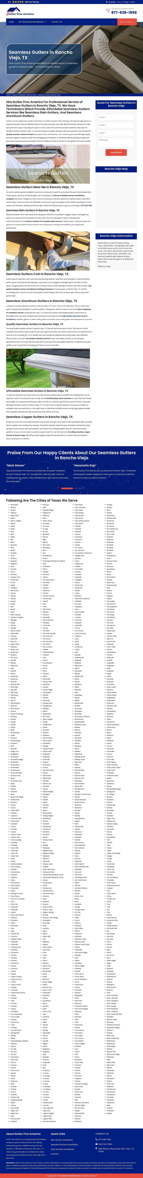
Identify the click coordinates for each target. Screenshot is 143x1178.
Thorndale (110, 880)
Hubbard (46, 901)
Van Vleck (110, 939)
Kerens (45, 1035)
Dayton (13, 1046)
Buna (12, 794)
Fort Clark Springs (49, 633)
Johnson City (47, 987)
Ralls (76, 1100)
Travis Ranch (111, 893)
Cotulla (13, 995)
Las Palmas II (79, 550)
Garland (45, 698)
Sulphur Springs (112, 824)
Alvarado (14, 545)
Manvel (77, 674)
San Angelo (111, 601)
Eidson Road (47, 521)
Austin (13, 604)
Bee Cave (14, 657)
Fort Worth (47, 644)
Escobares (46, 566)
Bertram (14, 682)
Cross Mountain (16, 1014)
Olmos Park (79, 896)
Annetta (13, 569)
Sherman (110, 716)
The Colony (111, 872)
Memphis (78, 732)
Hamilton (46, 786)
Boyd (12, 730)
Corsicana (14, 990)
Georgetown (47, 706)
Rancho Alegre (80, 1105)
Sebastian (110, 671)
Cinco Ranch (15, 896)
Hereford (46, 834)
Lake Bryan (79, 505)
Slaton (109, 738)
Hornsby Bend (48, 891)
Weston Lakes (112, 1019)
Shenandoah (111, 711)
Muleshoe (78, 808)
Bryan (13, 778)
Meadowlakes (80, 722)
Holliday (45, 867)
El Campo (46, 523)
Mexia (77, 749)
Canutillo (14, 829)
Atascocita (14, 590)
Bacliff (13, 609)
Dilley (13, 1084)
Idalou (45, 934)
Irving (45, 955)
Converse (14, 968)
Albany (13, 523)
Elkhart (45, 542)
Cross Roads (15, 1017)
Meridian (78, 741)
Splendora (110, 783)
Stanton (109, 802)
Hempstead (47, 826)
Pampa (77, 947)
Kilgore (45, 1043)
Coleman (14, 936)
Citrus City (14, 904)
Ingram (45, 944)
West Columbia (112, 995)
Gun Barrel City (48, 770)
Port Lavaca (79, 1038)
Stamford (110, 800)
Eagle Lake (14, 1111)
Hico (44, 842)
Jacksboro (46, 968)
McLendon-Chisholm (82, 716)
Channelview (15, 872)
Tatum (109, 848)
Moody (77, 791)
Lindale (77, 590)
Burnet (13, 805)
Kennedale (46, 1033)
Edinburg (46, 515)
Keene (45, 1019)
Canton (13, 826)
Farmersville (47, 598)
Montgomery (79, 789)
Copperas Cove (16, 979)
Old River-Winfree (81, 888)
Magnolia (78, 660)
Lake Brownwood (49, 1121)
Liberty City (79, 585)
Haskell (45, 800)
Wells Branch (111, 987)
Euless (45, 569)
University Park (112, 920)
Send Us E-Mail (105, 1144)
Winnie (109, 1076)
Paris (76, 958)
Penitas (77, 987)
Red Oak (78, 1116)
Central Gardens (16, 864)
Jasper (45, 976)
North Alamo (79, 864)
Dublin (13, 1102)
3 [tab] (80, 488)
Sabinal (109, 590)
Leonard (78, 572)
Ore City (77, 912)
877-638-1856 (124, 12)
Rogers (109, 553)
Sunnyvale (110, 829)
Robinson (110, 539)
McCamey (78, 708)
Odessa (77, 885)
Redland (77, 1119)
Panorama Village (81, 952)
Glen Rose (46, 716)
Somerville (110, 751)
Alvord (13, 550)
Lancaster (78, 539)
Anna (12, 566)
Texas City (110, 869)
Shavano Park (112, 706)
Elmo (44, 550)
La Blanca (46, 1070)
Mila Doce (78, 762)
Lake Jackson (79, 515)
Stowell (109, 813)
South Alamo (111, 762)
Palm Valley (79, 928)
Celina (13, 858)
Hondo (45, 880)
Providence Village (81, 1084)
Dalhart (13, 1035)
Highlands (46, 856)
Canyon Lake (15, 837)
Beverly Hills (15, 684)
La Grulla (46, 1078)
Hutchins (46, 928)
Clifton (13, 923)
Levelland (78, 574)
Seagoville (110, 663)
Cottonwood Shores (18, 993)
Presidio (77, 1068)
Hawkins (46, 805)
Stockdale (110, 810)
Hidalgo (45, 845)
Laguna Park (47, 1116)
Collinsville (14, 944)
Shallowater (111, 700)
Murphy (77, 816)
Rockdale (110, 545)
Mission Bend (79, 775)
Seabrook (110, 657)
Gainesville (46, 679)
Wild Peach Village (113, 1054)
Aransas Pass (15, 577)
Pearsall (77, 971)
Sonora (109, 754)
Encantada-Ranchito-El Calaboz (54, 561)
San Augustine (112, 606)
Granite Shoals (48, 749)
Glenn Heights (48, 719)
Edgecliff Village (48, 510)
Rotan (109, 574)
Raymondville (79, 1113)
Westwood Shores (113, 1025)
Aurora (13, 601)
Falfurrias (46, 590)
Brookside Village (17, 759)
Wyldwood (110, 1102)
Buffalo (13, 786)
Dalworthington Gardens (19, 1041)
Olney (77, 899)
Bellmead (14, 665)
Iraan (44, 952)
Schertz (109, 649)
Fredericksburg (48, 652)
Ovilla (77, 917)
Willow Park (111, 1062)
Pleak (77, 1022)
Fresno (45, 660)
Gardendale (47, 692)
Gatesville (46, 700)
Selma (109, 676)
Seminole (110, 679)
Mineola (77, 767)
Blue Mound (15, 708)
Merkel (77, 743)
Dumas (13, 1105)
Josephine (46, 995)
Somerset (110, 749)
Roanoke (110, 537)
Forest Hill (46, 625)
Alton (12, 542)
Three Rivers (111, 883)
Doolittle (14, 1094)
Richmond (110, 521)
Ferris (45, 606)
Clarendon (14, 907)
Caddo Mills (15, 810)
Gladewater (47, 714)
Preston (77, 1070)
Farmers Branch (48, 596)
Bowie (13, 727)
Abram (13, 510)
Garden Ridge (47, 690)
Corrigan (14, 987)
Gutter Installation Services (31, 22)
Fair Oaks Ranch (48, 580)
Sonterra (110, 757)
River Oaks (110, 534)
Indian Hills (46, 936)
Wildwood (110, 1057)
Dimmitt (14, 1086)
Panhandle (78, 950)
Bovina (13, 724)
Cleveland (14, 920)
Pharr (77, 998)
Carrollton (14, 842)
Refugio (109, 505)
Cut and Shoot (16, 1030)
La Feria (45, 1073)
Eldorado (46, 534)
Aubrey (13, 598)
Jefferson (46, 979)
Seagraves (110, 665)
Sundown (110, 826)
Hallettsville (47, 778)
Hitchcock (46, 861)
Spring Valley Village (114, 789)
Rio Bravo (110, 526)
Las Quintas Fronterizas (83, 553)
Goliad (45, 727)
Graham (45, 732)
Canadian (14, 824)
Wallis (109, 966)
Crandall (13, 998)
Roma (109, 558)
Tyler (108, 912)
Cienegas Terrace (17, 893)
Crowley (13, 1019)
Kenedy (45, 1030)
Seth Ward (110, 684)
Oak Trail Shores (81, 880)
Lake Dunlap (79, 513)
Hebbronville (47, 813)
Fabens (45, 577)
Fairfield (45, 585)
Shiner (109, 719)
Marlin (77, 687)
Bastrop (13, 636)
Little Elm (78, 596)
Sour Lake (110, 759)
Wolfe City (110, 1084)
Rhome (109, 513)
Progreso (78, 1078)
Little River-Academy (82, 598)
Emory (45, 558)
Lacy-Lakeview (48, 1108)
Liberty (77, 582)
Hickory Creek (48, 840)
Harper (45, 797)
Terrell (109, 861)
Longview (78, 623)
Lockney (78, 617)
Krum (45, 1065)
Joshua (45, 998)
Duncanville (15, 1108)
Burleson (14, 802)
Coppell (13, 974)
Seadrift (109, 660)
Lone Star (78, 620)
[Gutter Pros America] (20, 11)
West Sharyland (112, 1009)
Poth (76, 1054)
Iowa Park (46, 950)
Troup (109, 901)
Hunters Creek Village (50, 917)
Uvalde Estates (112, 926)
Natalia (77, 829)
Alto (12, 539)
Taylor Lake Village (113, 853)
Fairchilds (46, 582)
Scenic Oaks (111, 647)
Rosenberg (111, 569)
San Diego (110, 615)
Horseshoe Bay (48, 893)
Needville (78, 837)
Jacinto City (47, 966)
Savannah (110, 644)
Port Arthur (79, 1033)
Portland (78, 1046)
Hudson (45, 904)
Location (55, 1154)
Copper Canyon (16, 976)
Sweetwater (111, 837)
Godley (45, 722)
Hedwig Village (48, 816)
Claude (13, 912)
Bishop (13, 698)
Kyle (44, 1068)
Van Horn (110, 936)
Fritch (45, 671)
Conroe (13, 966)
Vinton (109, 952)
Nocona (77, 858)
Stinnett (109, 808)
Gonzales (46, 730)
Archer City (14, 580)
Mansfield (78, 671)
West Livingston (112, 1001)
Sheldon (110, 708)
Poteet (77, 1052)
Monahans (78, 781)
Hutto (45, 931)
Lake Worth (79, 523)
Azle (12, 606)
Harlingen (46, 794)
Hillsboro (46, 858)
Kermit (45, 1038)
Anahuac (14, 558)
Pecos (77, 982)
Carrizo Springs (16, 840)
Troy (108, 904)
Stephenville (111, 805)
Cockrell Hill (15, 934)
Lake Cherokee (80, 507)
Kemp (45, 1027)
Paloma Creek (80, 942)
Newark (77, 850)
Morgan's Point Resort (83, 794)
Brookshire (15, 757)
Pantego (78, 955)
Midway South (80, 759)
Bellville (13, 671)
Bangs (13, 623)
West (108, 993)
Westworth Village (113, 1027)
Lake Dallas (79, 510)
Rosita (109, 572)
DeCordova (15, 1057)
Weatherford (111, 976)
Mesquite (78, 746)
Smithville (110, 741)
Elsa (44, 553)
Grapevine (46, 757)
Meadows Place (80, 724)
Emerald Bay (47, 556)
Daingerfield (15, 1033)
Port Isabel (78, 1035)
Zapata (109, 1113)
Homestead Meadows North (53, 875)
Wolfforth (110, 1086)
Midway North (80, 757)
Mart (76, 692)
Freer (44, 657)
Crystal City (15, 1022)
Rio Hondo (110, 531)
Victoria (109, 947)
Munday (77, 810)
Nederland (78, 834)
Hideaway (46, 848)
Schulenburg (111, 652)
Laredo (77, 545)
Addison (13, 513)
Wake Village (111, 960)
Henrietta (46, 832)
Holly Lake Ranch (49, 869)
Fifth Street (47, 609)
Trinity (109, 896)
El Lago (45, 529)
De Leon (14, 1052)
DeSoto (13, 1073)
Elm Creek (46, 545)
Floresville (46, 617)
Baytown (14, 647)
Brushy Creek (15, 775)
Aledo (13, 529)
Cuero (13, 1025)
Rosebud (110, 566)
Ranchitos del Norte (82, 1102)
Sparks (109, 778)
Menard (77, 735)
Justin (45, 1009)
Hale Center (47, 775)
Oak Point (78, 875)
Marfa (77, 679)
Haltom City (47, 783)
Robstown (110, 542)
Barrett (13, 625)
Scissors (110, 655)
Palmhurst (78, 934)
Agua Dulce (15, 515)
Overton (78, 915)
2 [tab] (75, 488)
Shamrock (110, 703)
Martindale (78, 695)
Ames (13, 556)
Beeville (13, 660)
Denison (14, 1065)
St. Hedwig (110, 794)
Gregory (45, 762)
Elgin (44, 539)
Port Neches (79, 1041)
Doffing (13, 1089)
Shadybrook (111, 698)
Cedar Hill (14, 853)
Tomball (110, 888)
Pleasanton (79, 1025)
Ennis (44, 564)
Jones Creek (47, 990)
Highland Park (48, 850)
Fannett (45, 593)
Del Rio (13, 1062)
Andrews (14, 561)
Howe (45, 899)
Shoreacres (111, 722)
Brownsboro (15, 765)
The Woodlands (112, 877)
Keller (45, 1022)
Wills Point (110, 1065)
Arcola (13, 582)
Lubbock (78, 636)
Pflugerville (78, 995)
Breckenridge (15, 741)
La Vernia (46, 1097)
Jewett (45, 985)
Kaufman (46, 1017)
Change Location (129, 2)
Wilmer (109, 1068)
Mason (77, 698)
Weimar (109, 982)
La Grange (46, 1076)
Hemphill (46, 824)
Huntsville (46, 923)
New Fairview (79, 848)
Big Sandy (14, 692)
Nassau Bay (79, 826)
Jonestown (46, 993)
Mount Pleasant (80, 800)
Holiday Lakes (48, 864)
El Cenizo (46, 526)
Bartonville (14, 633)
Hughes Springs (48, 912)
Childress (14, 877)
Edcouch (46, 505)
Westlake (110, 1017)
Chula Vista (15, 888)
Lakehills (78, 526)
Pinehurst (78, 1003)
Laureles (78, 558)
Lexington (78, 580)
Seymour (110, 690)
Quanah (77, 1089)
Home (11, 22)
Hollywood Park (48, 872)
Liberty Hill (78, 588)
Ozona (77, 920)
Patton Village (80, 966)
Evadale (45, 572)
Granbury (46, 735)
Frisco (45, 668)
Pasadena (78, 963)
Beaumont (14, 652)
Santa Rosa (111, 641)
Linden (77, 593)
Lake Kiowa (79, 518)
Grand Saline (47, 741)
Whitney (110, 1049)
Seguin (109, 674)
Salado (109, 598)
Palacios (78, 923)
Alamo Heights (16, 521)
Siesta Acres (111, 727)
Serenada (110, 682)
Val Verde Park (112, 928)
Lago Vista (46, 1111)
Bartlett (13, 628)
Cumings (14, 1027)
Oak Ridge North (81, 877)
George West (47, 703)
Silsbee (109, 730)
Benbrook (14, 679)
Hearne (45, 808)
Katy (44, 1014)
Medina (77, 727)
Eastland (14, 1121)
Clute (12, 928)
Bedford (14, 655)
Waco (109, 958)
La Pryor (46, 1094)
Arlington (14, 588)
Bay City (14, 641)
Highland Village (48, 853)
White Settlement (113, 1038)
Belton (13, 674)
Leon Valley (79, 569)
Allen (12, 534)
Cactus (13, 808)
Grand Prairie (47, 738)
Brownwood (15, 770)
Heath (45, 810)
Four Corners (47, 647)
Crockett (14, 1006)
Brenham (14, 743)
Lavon (77, 561)
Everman (46, 574)
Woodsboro (111, 1094)
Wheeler (110, 1033)
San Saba (110, 628)
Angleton (14, 564)
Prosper (77, 1081)
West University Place (114, 1014)
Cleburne (14, 917)
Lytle (76, 652)
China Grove (15, 883)
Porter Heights (80, 1043)
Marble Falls (79, 676)
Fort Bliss (46, 631)
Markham (78, 684)
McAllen (77, 706)
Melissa (77, 730)
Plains (77, 1014)
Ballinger (14, 620)
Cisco (13, 901)
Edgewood (46, 513)
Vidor (108, 950)
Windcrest (110, 1073)
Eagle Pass (14, 1113)
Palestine (78, 926)
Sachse (109, 593)
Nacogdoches (80, 818)
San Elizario (111, 617)
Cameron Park (16, 818)
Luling (77, 644)
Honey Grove (47, 883)
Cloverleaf (14, 926)
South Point (111, 770)
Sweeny (109, 834)
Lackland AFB (48, 1102)
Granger (45, 746)
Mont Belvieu (79, 783)
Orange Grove (80, 909)
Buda (12, 783)
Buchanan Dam (16, 781)
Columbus (14, 950)
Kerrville (45, 1041)
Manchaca (78, 665)
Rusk (108, 588)
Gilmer (45, 711)
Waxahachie (111, 974)
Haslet (45, 802)
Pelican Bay (79, 985)
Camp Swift (15, 821)
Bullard (13, 789)
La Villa (45, 1100)
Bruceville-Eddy (16, 773)
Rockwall (110, 550)
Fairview (46, 588)
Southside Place (112, 775)
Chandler (14, 869)
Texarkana (110, 867)
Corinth (13, 982)
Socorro (110, 746)
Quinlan (77, 1094)
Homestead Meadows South (53, 877)
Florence (46, 615)
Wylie (108, 1105)
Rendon (109, 507)
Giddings (46, 708)
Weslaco (110, 990)
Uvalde (109, 923)
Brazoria (14, 738)
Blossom (14, 706)
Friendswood (47, 663)
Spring (109, 786)
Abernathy (14, 505)
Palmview (78, 936)
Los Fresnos (79, 631)
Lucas (77, 639)
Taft (108, 840)
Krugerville (46, 1062)
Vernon (109, 944)
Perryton (78, 993)
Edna (44, 518)
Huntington (47, 920)
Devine (13, 1076)
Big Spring (14, 695)
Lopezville (78, 625)
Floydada (46, 623)
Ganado (45, 687)
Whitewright (111, 1046)
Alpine (13, 537)
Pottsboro (78, 1060)
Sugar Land (111, 818)
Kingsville (46, 1052)
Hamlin (45, 789)
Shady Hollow (112, 692)
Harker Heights (48, 791)
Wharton (110, 1030)
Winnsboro (111, 1078)
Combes (14, 955)
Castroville (14, 850)
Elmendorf (46, 547)
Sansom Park (111, 636)
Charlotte (14, 875)
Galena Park (47, 682)
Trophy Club (111, 899)
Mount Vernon (80, 802)
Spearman (110, 781)
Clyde (13, 931)
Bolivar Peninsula (17, 714)
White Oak (110, 1035)
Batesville (14, 639)
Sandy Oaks (111, 631)
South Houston (112, 765)
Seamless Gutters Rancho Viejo (49, 95)
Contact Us (56, 22)
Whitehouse (111, 1041)
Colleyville (14, 942)
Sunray (109, 832)
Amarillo (14, 553)
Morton (77, 797)
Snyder (109, 743)
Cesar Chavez (15, 867)
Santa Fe (110, 639)
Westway (110, 1022)
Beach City (14, 649)
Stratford (110, 816)
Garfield (45, 695)
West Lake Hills (112, 998)
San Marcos (111, 625)
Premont (78, 1065)
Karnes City (47, 1011)
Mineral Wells (79, 770)
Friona (45, 665)
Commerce (15, 963)
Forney (45, 628)
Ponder (77, 1027)
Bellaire (13, 663)
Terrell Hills (111, 864)
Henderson (47, 829)
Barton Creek (15, 631)
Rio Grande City (112, 529)
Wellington (110, 985)
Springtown (111, 791)
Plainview (78, 1017)
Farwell (45, 601)
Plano (77, 1019)
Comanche (14, 952)
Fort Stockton (48, 641)
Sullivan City (111, 821)
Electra (45, 537)
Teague (109, 856)
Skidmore (110, 735)
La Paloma (46, 1089)
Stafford (110, 797)
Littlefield (78, 601)
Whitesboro (111, 1043)
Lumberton (79, 647)
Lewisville (78, 577)
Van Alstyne (111, 934)
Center (13, 861)
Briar (12, 746)
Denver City (15, 1070)
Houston (46, 896)
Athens (13, 593)
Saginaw (110, 596)
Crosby (13, 1009)
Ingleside (46, 942)
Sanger (109, 633)
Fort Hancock (47, 636)
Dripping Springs (16, 1100)
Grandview (46, 743)
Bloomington (15, 703)
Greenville (46, 759)
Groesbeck (46, 765)
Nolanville (78, 861)
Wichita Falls (111, 1052)
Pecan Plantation (81, 979)
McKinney (78, 714)
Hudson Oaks (47, 909)
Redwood (78, 1121)
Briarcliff (14, 749)
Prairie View (79, 1062)
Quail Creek (79, 1086)
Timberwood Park (113, 885)
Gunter (45, 773)
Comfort (14, 960)
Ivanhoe (45, 963)
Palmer (77, 931)
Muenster (78, 805)
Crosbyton (14, 1011)
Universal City (111, 917)
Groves (45, 767)
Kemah (45, 1025)
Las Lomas (79, 547)
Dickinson (14, 1081)
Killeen (45, 1046)
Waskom (110, 968)
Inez (44, 939)
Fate (44, 604)
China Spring (15, 885)
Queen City (79, 1092)
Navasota (78, 832)
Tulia (108, 907)
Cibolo (13, 891)
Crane (13, 1001)
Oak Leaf (78, 872)
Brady (13, 735)
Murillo (77, 813)
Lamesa (77, 534)
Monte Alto (79, 786)
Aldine (13, 526)
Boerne (13, 711)
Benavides (14, 676)
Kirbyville (46, 1057)
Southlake (110, 773)
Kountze (46, 1060)
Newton (77, 853)
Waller (109, 963)
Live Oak (78, 604)
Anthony (14, 574)
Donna (13, 1092)
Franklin (45, 649)
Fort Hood (46, 639)
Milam (77, 765)
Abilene (13, 507)
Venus (109, 942)
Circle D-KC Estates (18, 899)
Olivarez (77, 891)
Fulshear (46, 674)
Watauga (110, 971)
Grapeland (46, 754)
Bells (12, 668)
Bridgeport (14, 754)
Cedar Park (15, 856)
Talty (108, 845)
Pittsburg (78, 1011)
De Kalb (13, 1049)
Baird (12, 612)
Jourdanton (47, 1001)
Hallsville (46, 781)
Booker (13, 719)
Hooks (45, 885)
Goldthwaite (47, 724)
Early (12, 1116)
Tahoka (109, 842)
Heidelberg (46, 818)
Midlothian (78, 754)
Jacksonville (47, 971)
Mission (77, 773)
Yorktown (110, 1111)
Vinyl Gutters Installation (62, 1149)
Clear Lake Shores (17, 915)
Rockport (110, 547)
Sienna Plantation (113, 724)
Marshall (78, 690)
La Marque (46, 1086)
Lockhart (78, 615)
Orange (77, 907)
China (13, 880)
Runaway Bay (112, 585)
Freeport (46, 655)
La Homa (46, 1081)
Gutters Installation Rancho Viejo (24, 95)
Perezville (78, 990)
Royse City (110, 582)
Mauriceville (79, 703)
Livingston (78, 606)
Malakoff (78, 663)
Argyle (13, 585)
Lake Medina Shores (82, 521)
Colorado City (15, 947)
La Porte (46, 1092)
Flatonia (45, 612)
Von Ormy (110, 955)
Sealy (108, 668)
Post (76, 1049)
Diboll (13, 1078)
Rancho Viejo (79, 1108)
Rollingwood (111, 556)
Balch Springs (15, 615)
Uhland (109, 915)
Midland (77, 751)
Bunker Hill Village (17, 797)
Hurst (45, 926)
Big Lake (14, 690)
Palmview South (80, 939)
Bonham (14, 716)
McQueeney (79, 719)
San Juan (110, 620)
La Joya (45, 1084)
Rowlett (109, 580)
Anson (13, 572)
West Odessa (111, 1003)
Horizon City (47, 888)
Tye (108, 909)
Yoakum (110, 1108)
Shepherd (110, 714)
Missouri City (79, 778)
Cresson (14, 1003)
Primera (77, 1073)
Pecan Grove (79, 976)
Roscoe (109, 564)
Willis (108, 1060)
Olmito (77, 893)
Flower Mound (48, 620)
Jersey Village (47, 982)
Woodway (110, 1100)
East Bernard (15, 1119)
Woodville (110, 1097)
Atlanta (13, 596)
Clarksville (14, 909)
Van (108, 931)
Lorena (77, 628)
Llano (77, 609)
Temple (109, 858)
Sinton (109, 732)
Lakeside (78, 529)
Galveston (46, 684)
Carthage (14, 845)
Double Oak (15, 1097)
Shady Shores (112, 695)
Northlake (78, 869)
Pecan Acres (79, 974)
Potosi (77, 1057)
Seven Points (111, 687)
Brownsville (15, 767)
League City (79, 564)
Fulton (45, 676)
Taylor (109, 850)
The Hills (110, 875)
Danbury (14, 1043)
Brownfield (14, 762)
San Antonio (111, 604)
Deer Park (14, 1060)
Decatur (13, 1054)
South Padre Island (113, 767)
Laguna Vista (47, 1119)
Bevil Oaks (14, 687)
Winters (109, 1081)
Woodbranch (111, 1089)
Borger (13, 722)
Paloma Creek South (82, 944)
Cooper (13, 971)
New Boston (79, 842)
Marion (77, 682)
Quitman (78, 1097)
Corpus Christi (16, 985)
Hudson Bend (48, 907)
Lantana (78, 542)
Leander (78, 566)
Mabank (77, 655)
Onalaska (78, 904)
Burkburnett (15, 800)
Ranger (77, 1111)
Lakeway (78, 531)
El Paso (45, 531)
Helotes (45, 821)
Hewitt (45, 837)
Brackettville (15, 732)
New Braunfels (80, 845)
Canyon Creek (16, 834)
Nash (76, 824)
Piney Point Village (81, 1009)
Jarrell (45, 974)
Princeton (78, 1076)
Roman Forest (112, 561)
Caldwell (14, 813)
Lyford (77, 649)
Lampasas (78, 537)
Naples (77, 821)
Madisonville (79, 657)
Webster (110, 979)
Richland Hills (111, 518)
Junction (45, 1006)
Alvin (12, 547)
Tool (108, 891)
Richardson (111, 515)
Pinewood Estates (81, 1006)
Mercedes (78, 738)
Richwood (110, 523)
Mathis (77, 700)
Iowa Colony (47, 947)
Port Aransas (79, 1030)
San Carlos (110, 612)
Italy (44, 958)
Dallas (13, 1038)
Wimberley (110, 1070)
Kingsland (46, 1049)
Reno (108, 510)
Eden (44, 507)
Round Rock (111, 577)
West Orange (111, 1006)
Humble (45, 915)
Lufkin (77, 641)
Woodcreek (111, 1092)
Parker (77, 960)
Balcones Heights (17, 617)
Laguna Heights (48, 1113)
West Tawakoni (112, 1011)
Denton (13, 1068)
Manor (77, 668)
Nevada (77, 840)
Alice (12, 531)
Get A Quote (127, 22)
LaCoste (46, 1105)
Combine (14, 958)
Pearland (78, 968)
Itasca (45, 960)
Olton (77, 901)
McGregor (78, 711)
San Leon (110, 623)
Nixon (77, 856)
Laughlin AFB (79, 556)
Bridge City (14, 751)
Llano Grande (79, 612)
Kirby (44, 1054)
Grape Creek (47, 751)
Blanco (13, 700)
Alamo (13, 518)
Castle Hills (14, 848)
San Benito (111, 609)
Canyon (13, 832)
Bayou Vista (15, 644)
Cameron (14, 816)
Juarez (45, 1003)
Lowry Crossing (80, 633)
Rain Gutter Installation (62, 1139)
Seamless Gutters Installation (64, 1144)
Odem (77, 883)
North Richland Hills (82, 867)
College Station (16, 939)
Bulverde (14, 791)
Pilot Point (78, 1001)
